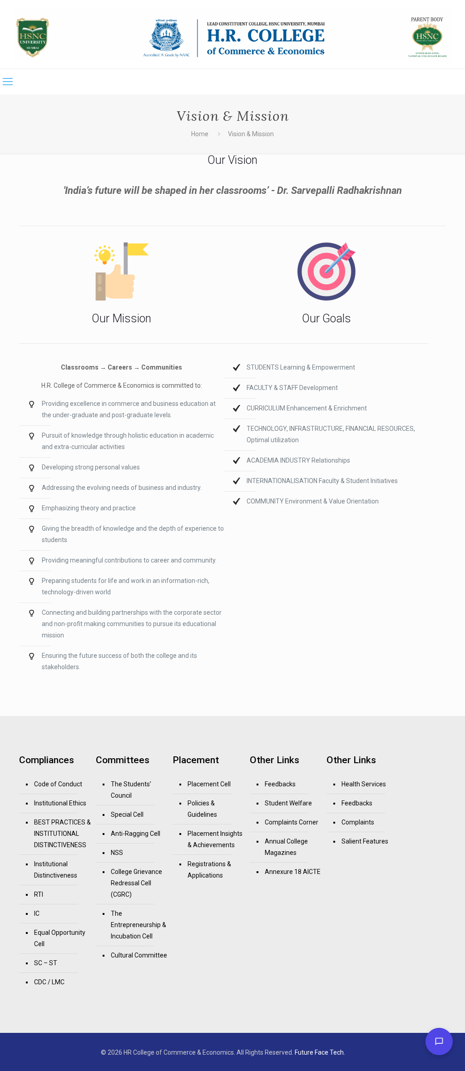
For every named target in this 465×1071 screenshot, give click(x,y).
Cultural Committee (139, 955)
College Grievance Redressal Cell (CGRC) (136, 883)
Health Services (363, 784)
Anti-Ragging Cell (135, 833)
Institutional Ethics (60, 803)
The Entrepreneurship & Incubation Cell (138, 925)
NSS (117, 852)
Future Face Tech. (320, 1052)
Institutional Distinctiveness (55, 869)
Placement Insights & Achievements (215, 839)
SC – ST (45, 963)
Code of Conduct (58, 784)
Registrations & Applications (209, 869)
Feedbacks (280, 784)
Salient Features (364, 841)
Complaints (357, 822)
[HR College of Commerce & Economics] (232, 34)
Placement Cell (209, 784)
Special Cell (127, 814)
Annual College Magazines (286, 847)
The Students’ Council (131, 789)
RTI (38, 894)
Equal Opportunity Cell (59, 938)
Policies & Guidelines (202, 809)
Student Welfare (288, 803)
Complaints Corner (291, 822)
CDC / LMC (49, 982)
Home (199, 134)
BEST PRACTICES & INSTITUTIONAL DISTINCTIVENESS (62, 834)
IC (37, 913)
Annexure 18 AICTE (293, 871)
